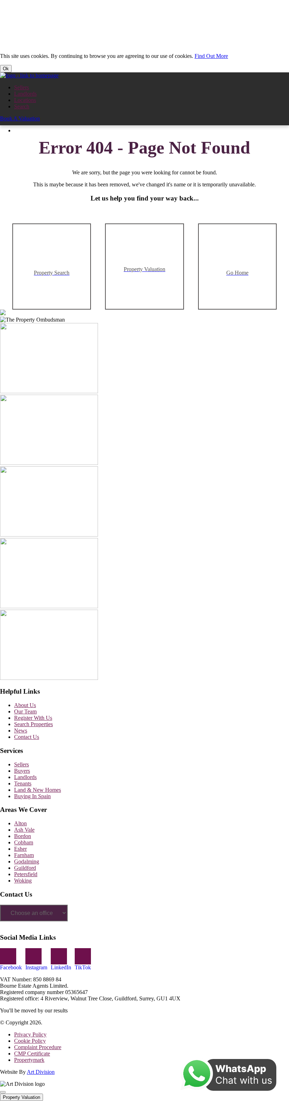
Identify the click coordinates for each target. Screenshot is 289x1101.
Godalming (26, 861)
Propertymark (29, 1060)
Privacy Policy (30, 1034)
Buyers (22, 771)
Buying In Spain (32, 796)
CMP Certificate (32, 1054)
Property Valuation (21, 1097)
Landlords (25, 94)
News (20, 731)
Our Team (25, 711)
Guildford (25, 868)
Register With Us (33, 718)
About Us (25, 705)
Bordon (22, 836)
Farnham (24, 855)
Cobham (23, 842)
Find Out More (211, 56)
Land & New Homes (37, 790)
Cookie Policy (30, 1041)
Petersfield (25, 874)
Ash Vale (24, 830)
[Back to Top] (3, 1092)
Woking (23, 881)
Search (21, 106)
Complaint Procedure (37, 1047)
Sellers (21, 87)
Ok (6, 68)
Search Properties (33, 724)
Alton (20, 823)
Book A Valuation (20, 118)
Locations (25, 100)
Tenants (22, 783)
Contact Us (26, 737)
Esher (20, 849)
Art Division (41, 1072)
